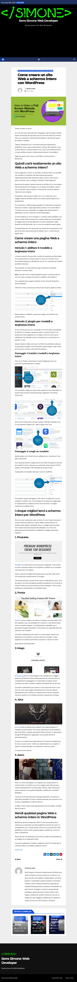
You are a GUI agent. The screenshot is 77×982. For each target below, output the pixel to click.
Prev (58, 859)
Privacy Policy (69, 978)
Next (18, 859)
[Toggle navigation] (39, 59)
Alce (16, 727)
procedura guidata (21, 676)
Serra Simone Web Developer (38, 20)
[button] (74, 59)
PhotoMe (18, 565)
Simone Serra (30, 88)
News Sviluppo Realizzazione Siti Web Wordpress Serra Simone (35, 70)
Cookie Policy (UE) (57, 978)
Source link (18, 850)
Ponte (17, 620)
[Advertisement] (38, 41)
